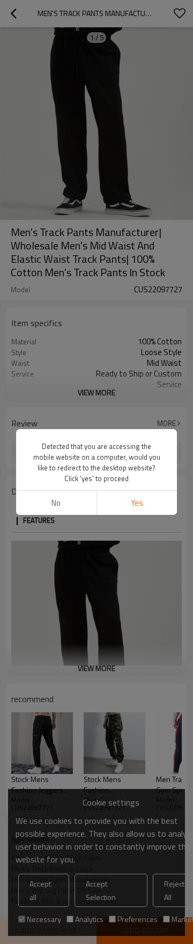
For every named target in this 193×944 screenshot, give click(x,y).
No (56, 503)
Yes (137, 503)
